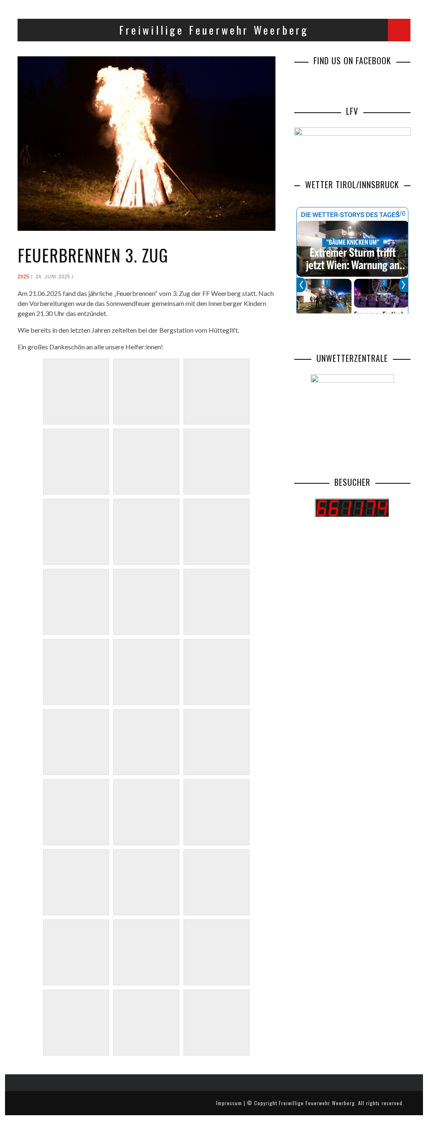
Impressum (229, 1102)
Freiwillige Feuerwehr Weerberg (317, 1102)
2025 (23, 276)
